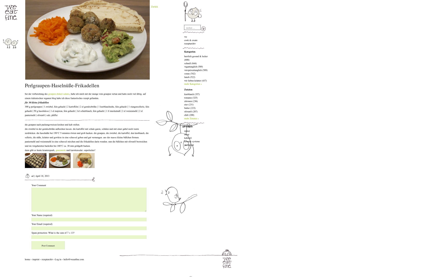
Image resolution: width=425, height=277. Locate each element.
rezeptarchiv (190, 43)
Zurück (154, 6)
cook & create (190, 40)
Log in (58, 259)
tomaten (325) (191, 97)
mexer (187, 130)
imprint (35, 259)
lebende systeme (192, 141)
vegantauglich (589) (193, 66)
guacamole (61, 150)
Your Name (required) (42, 215)
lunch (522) (189, 77)
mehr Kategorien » (193, 83)
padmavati (189, 144)
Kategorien (189, 51)
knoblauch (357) (192, 94)
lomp (186, 134)
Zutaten (188, 89)
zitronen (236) (191, 101)
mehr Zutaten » (191, 118)
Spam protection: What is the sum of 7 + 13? (53, 232)
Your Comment (39, 185)
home (27, 259)
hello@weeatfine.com (74, 259)
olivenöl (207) (191, 111)
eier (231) (189, 104)
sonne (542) (190, 73)
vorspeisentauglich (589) (196, 70)
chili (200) (189, 114)
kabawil (188, 137)
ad (32, 175)
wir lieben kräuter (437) (195, 80)
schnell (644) (190, 63)
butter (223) (190, 108)
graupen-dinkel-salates (59, 93)
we (185, 36)
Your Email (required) (42, 223)
